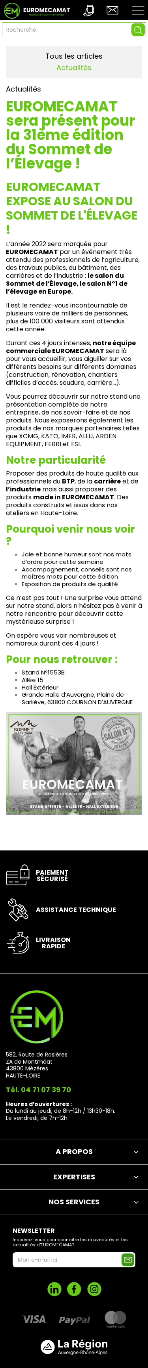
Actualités (74, 68)
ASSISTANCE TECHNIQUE (76, 909)
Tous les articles (74, 56)
